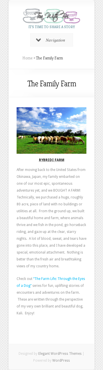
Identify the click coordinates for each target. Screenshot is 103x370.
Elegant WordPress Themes (60, 354)
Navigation (55, 40)
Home (27, 58)
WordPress (61, 361)
